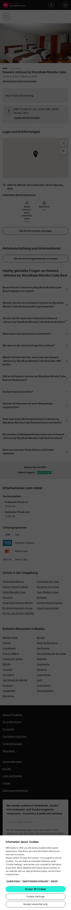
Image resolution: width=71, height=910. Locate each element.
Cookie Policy (13, 881)
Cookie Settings (35, 896)
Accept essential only (35, 904)
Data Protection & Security (35, 881)
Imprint (54, 881)
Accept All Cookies (35, 889)
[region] (35, 872)
